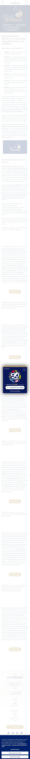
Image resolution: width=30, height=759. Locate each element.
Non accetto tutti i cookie (15, 753)
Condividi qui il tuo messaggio (16, 387)
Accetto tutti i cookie (15, 756)
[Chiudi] (28, 737)
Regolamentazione (15, 749)
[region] (15, 747)
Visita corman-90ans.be (15, 390)
